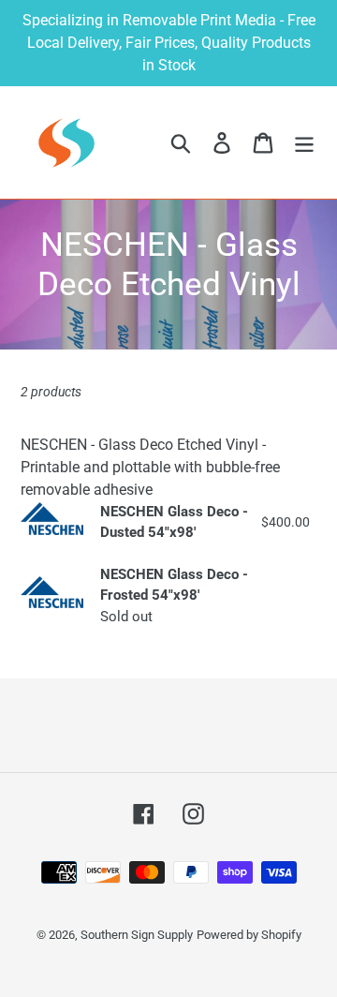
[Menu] (304, 142)
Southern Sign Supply (137, 935)
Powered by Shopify (249, 935)
